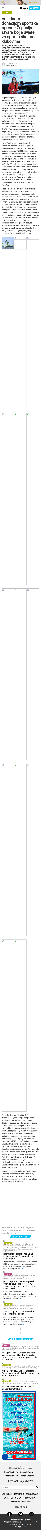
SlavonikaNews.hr (27, 1472)
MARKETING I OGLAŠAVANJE (26, 1494)
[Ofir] (22, 1526)
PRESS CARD (29, 1498)
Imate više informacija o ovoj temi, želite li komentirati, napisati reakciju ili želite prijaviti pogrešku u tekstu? (19, 1230)
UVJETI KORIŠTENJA (12, 1498)
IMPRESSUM (6, 1494)
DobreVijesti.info (11, 1472)
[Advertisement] (20, 1204)
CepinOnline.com (11, 1476)
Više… (23, 1269)
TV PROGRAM (14, 1501)
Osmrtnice (26, 1501)
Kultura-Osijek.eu (27, 1476)
